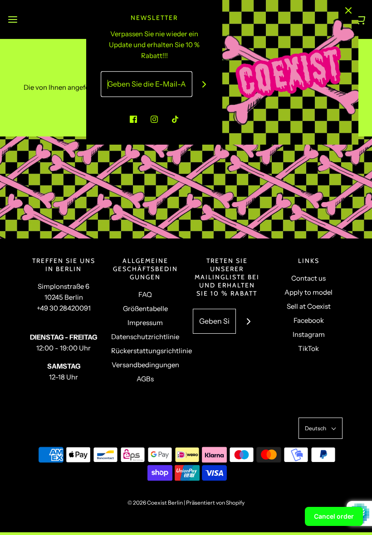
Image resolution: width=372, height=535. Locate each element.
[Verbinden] (204, 84)
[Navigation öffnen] (12, 19)
